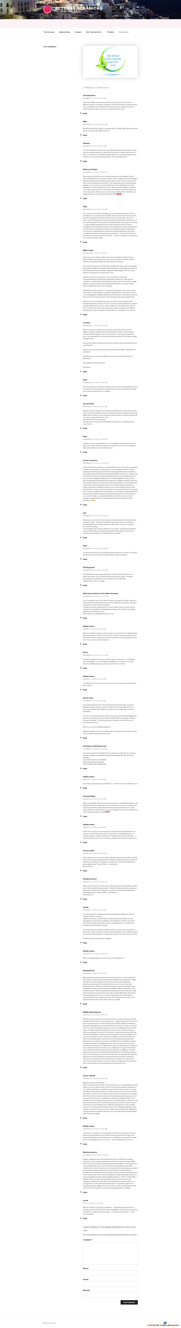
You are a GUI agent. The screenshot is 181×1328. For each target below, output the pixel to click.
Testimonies (123, 32)
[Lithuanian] (163, 1325)
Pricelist (110, 32)
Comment (87, 1240)
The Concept (49, 32)
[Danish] (150, 1325)
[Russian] (173, 1325)
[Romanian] (171, 1325)
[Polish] (167, 1325)
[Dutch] (152, 1325)
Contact (78, 32)
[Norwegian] (165, 1325)
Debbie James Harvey (92, 1012)
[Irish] (160, 1325)
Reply (85, 113)
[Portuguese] (169, 1325)
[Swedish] (177, 1325)
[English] (154, 1325)
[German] (158, 1325)
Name (86, 1268)
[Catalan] (148, 1325)
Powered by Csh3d (49, 1323)
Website (86, 1290)
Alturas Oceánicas (79, 8)
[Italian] (161, 1325)
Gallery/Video (64, 32)
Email (86, 1279)
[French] (156, 1325)
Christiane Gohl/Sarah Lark (114, 1227)
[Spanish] (175, 1325)
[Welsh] (178, 1325)
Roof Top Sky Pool (93, 32)
